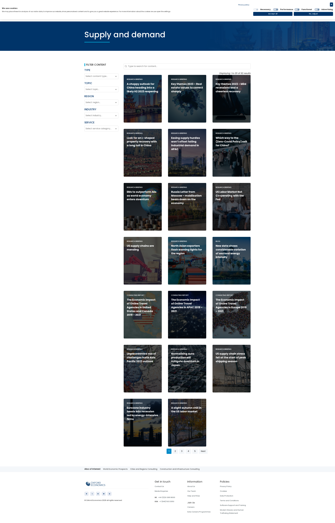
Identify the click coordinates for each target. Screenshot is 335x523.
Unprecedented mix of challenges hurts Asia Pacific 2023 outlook (141, 357)
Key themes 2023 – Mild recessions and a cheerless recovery (231, 87)
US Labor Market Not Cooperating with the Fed (230, 195)
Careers (190, 507)
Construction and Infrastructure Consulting (180, 469)
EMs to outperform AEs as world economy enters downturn (141, 195)
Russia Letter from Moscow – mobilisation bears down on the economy (186, 197)
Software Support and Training (233, 505)
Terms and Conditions (229, 500)
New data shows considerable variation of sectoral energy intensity (231, 251)
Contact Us (159, 486)
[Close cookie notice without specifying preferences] (331, 4)
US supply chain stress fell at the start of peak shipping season (231, 357)
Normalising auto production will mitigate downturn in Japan (185, 359)
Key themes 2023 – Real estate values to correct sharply (187, 87)
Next (203, 451)
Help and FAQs (193, 496)
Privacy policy (243, 5)
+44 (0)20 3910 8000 (166, 497)
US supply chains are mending (140, 247)
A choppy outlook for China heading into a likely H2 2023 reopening (142, 87)
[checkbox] (255, 9)
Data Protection (226, 496)
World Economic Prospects (115, 469)
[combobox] (99, 76)
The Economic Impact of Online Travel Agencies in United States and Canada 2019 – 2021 (141, 307)
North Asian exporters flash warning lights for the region (186, 249)
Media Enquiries (161, 491)
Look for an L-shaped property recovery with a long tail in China (142, 141)
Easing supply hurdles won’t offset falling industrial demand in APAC (185, 143)
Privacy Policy (225, 486)
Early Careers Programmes (199, 512)
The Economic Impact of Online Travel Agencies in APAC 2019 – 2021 (186, 305)
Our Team (191, 491)
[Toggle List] (116, 76)
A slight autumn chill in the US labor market (186, 409)
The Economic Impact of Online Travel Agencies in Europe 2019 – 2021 (231, 305)
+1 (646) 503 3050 (166, 501)
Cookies (223, 491)
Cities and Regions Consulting (143, 469)
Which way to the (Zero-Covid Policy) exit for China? (231, 141)
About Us (191, 486)
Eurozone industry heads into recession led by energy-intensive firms (142, 413)
